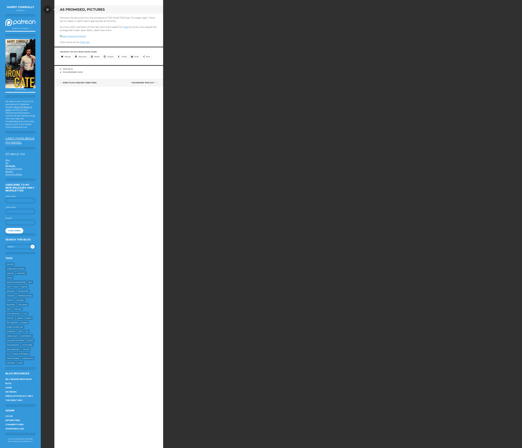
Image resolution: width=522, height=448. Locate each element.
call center (21, 273)
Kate (126, 27)
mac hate (17, 309)
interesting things (25, 296)
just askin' (20, 300)
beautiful (10, 273)
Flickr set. (85, 42)
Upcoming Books (13, 174)
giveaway (10, 291)
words (20, 363)
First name (10, 196)
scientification (26, 336)
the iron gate (27, 345)
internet (10, 300)
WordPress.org (14, 429)
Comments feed (14, 424)
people (19, 318)
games (24, 287)
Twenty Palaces (13, 358)
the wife (26, 349)
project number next (15, 327)
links (8, 309)
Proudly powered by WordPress (20, 439)
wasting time (27, 358)
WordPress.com (27, 441)
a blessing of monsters (15, 269)
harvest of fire (23, 291)
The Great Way (14, 400)
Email (8, 218)
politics (28, 318)
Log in (9, 416)
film (30, 282)
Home (8, 387)
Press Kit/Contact (13, 169)
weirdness (10, 363)
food (8, 287)
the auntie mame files (15, 340)
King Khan (11, 305)
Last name (10, 207)
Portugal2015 (12, 322)
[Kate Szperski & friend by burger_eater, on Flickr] (73, 36)
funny (16, 287)
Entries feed (12, 420)
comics (9, 278)
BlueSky (9, 171)
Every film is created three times (80, 83)
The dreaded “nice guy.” (143, 83)
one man (10, 318)
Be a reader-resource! (18, 379)
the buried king (13, 345)
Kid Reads (11, 392)
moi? (25, 313)
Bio (7, 163)
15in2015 (10, 264)
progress (24, 322)
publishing (11, 331)
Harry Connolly (20, 7)
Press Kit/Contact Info (19, 396)
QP (27, 331)
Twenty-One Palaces (20, 354)
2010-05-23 (68, 69)
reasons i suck (12, 336)
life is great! (22, 305)
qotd (20, 331)
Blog (7, 160)
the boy (30, 340)
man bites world (13, 313)
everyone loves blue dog (16, 282)
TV (8, 354)
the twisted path (13, 349)
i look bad (10, 296)
